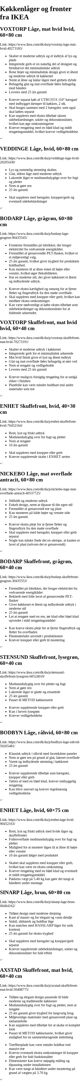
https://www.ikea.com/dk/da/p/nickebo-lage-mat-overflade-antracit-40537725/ (38, 491)
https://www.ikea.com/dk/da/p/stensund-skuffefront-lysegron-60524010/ (32, 674)
